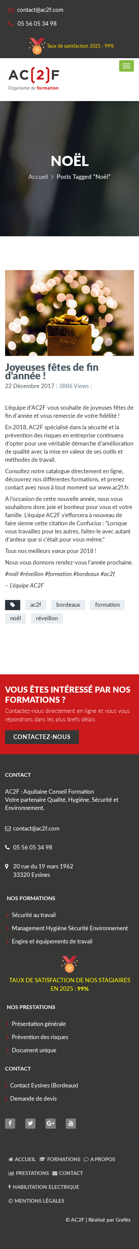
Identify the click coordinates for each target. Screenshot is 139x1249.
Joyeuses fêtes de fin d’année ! (52, 371)
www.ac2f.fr (113, 487)
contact (14, 487)
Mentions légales (39, 1201)
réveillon (47, 618)
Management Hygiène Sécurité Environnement (70, 928)
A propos (102, 1159)
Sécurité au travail (34, 915)
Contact (71, 1173)
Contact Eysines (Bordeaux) (44, 1085)
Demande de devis (33, 1099)
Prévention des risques (40, 1037)
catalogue (58, 471)
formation (107, 605)
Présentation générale (39, 1024)
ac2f (35, 605)
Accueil (38, 177)
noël (15, 618)
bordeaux (68, 605)
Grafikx (123, 1220)
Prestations (32, 1173)
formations (84, 479)
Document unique (34, 1050)
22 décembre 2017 (29, 386)
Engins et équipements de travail (52, 941)
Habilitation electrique (46, 1187)
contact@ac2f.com (36, 829)
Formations (63, 1159)
